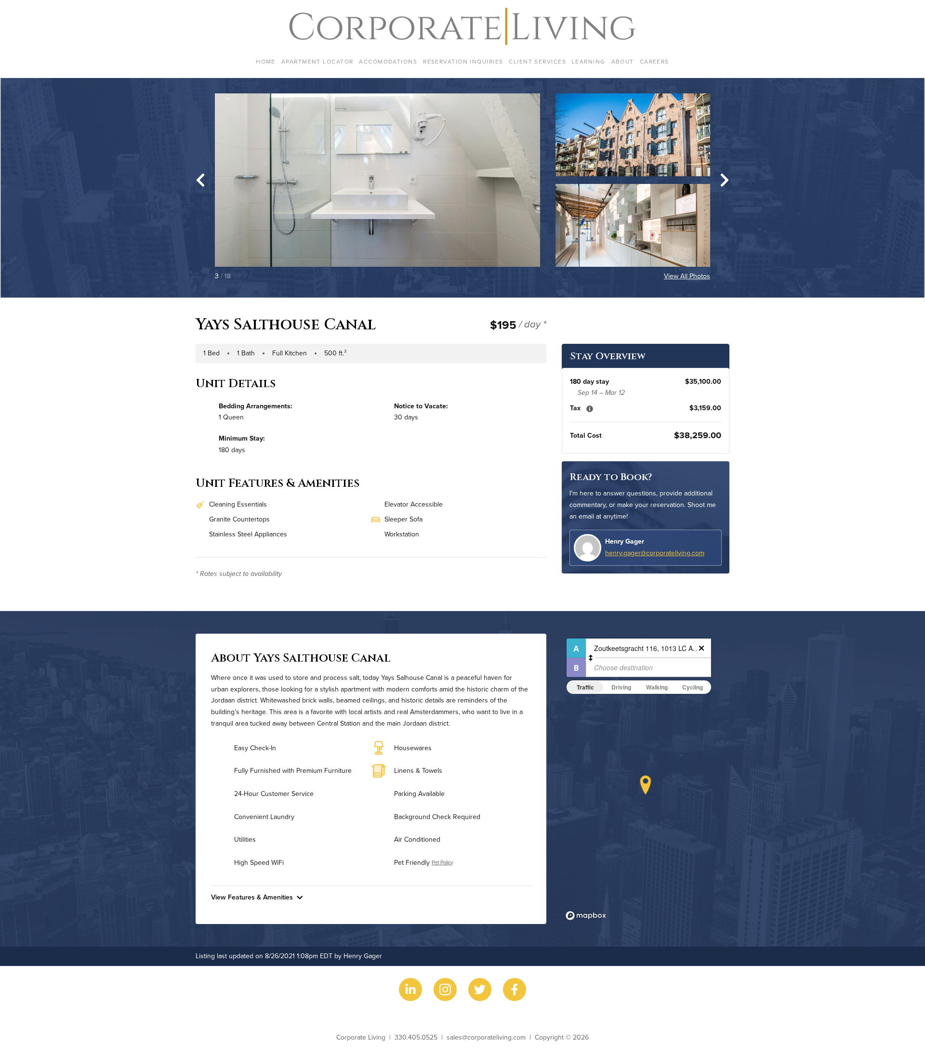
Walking (657, 687)
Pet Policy (442, 862)
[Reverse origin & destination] (590, 658)
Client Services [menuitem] (537, 61)
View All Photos (687, 276)
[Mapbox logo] (586, 915)
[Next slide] (724, 180)
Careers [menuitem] (654, 61)
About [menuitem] (622, 61)
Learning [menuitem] (589, 61)
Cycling (692, 687)
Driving (621, 687)
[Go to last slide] (200, 180)
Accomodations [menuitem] (388, 61)
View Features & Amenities (252, 897)
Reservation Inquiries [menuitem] (463, 61)
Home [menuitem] (266, 61)
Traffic (585, 687)
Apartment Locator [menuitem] (317, 61)
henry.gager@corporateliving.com (654, 553)
